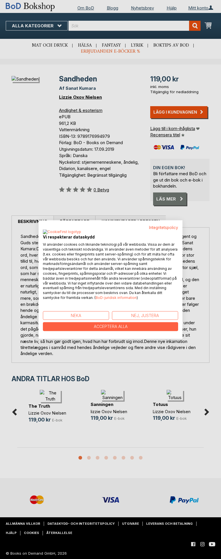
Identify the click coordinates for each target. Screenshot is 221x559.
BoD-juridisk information (116, 297)
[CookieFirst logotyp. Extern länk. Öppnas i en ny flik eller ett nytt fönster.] (62, 232)
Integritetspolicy (163, 227)
